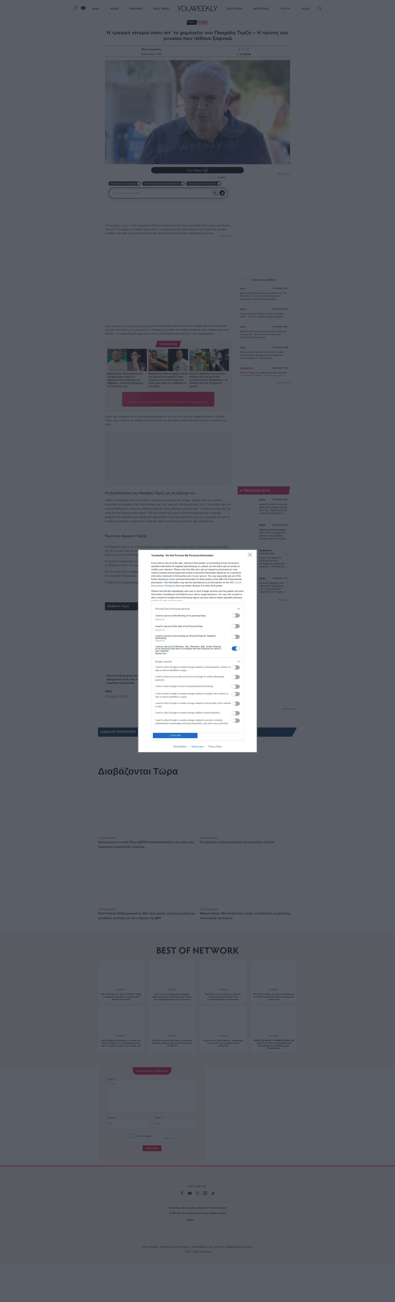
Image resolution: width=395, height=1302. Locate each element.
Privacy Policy (215, 746)
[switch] (236, 615)
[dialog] (197, 651)
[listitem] (197, 608)
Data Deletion (180, 746)
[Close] (251, 556)
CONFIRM (175, 735)
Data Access (197, 746)
